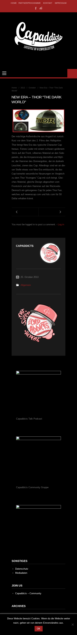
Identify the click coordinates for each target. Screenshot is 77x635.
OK (38, 628)
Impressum (60, 3)
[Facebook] (35, 8)
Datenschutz (21, 568)
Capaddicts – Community (28, 593)
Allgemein (26, 285)
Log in (61, 224)
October (32, 88)
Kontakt (47, 3)
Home (14, 3)
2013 (23, 88)
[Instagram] (41, 8)
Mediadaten (21, 573)
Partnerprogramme (29, 3)
